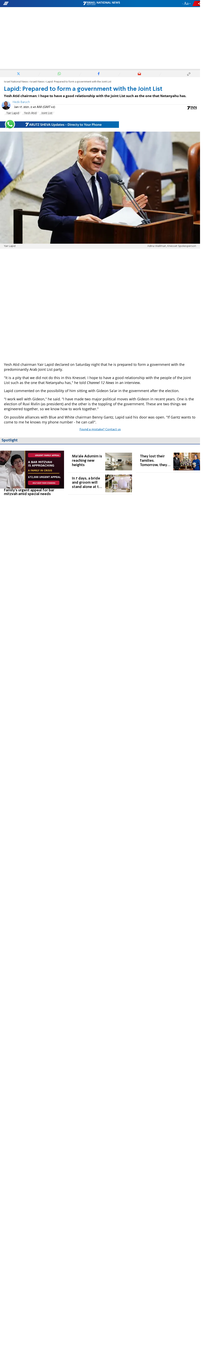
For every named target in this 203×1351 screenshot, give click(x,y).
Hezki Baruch (21, 102)
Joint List (46, 113)
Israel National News (16, 82)
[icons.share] (196, 3)
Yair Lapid (12, 113)
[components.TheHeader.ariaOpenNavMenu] (32, 3)
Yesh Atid (30, 113)
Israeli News (37, 82)
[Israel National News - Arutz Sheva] (101, 3)
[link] (32, 473)
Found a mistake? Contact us (100, 429)
